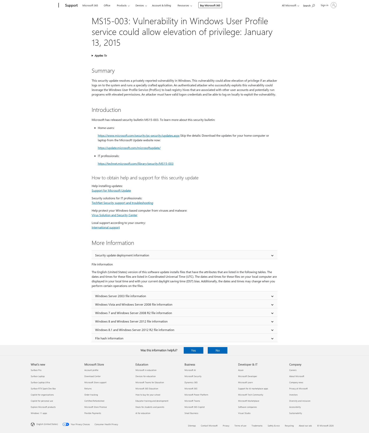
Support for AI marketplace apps (253, 388)
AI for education (142, 413)
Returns (88, 388)
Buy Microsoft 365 (210, 5)
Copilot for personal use (42, 400)
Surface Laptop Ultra (40, 382)
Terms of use (240, 425)
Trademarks (257, 425)
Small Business (191, 413)
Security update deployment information (122, 255)
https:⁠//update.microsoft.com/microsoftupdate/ (129, 148)
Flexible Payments (92, 413)
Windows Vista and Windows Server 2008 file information (133, 304)
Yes (193, 350)
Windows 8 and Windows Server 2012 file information (131, 321)
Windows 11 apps (39, 413)
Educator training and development (151, 400)
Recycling (289, 425)
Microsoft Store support (95, 382)
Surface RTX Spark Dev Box (43, 388)
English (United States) (47, 424)
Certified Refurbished (94, 400)
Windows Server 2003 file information (120, 296)
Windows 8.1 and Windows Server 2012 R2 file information (134, 330)
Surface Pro (36, 370)
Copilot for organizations (42, 394)
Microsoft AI (190, 370)
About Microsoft (296, 376)
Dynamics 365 (191, 382)
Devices (139, 5)
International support (106, 227)
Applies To (101, 55)
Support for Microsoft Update (111, 190)
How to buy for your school (147, 394)
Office (107, 5)
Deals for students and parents (149, 407)
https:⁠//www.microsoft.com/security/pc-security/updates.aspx (139, 135)
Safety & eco (274, 425)
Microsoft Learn (245, 382)
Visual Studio (244, 413)
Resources (183, 5)
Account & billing (161, 5)
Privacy (226, 425)
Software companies (247, 407)
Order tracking (91, 394)
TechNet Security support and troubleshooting (122, 203)
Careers (293, 370)
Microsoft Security (192, 376)
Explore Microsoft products (43, 407)
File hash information (109, 338)
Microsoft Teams (192, 400)
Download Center (92, 376)
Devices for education (145, 376)
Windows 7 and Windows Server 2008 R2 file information (133, 313)
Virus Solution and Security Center (114, 215)
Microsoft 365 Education (146, 388)
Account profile (91, 370)
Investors (293, 394)
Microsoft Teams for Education (149, 382)
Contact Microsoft (209, 425)
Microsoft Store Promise (95, 407)
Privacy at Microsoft (298, 388)
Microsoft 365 (90, 5)
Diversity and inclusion (299, 400)
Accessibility (295, 407)
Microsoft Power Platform (196, 394)
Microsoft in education (145, 370)
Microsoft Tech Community (250, 394)
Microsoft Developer (247, 376)
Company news (296, 382)
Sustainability (295, 413)
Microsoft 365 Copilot (194, 407)
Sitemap (192, 425)
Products (122, 5)
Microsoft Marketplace (248, 400)
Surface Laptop (38, 376)
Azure (241, 370)
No (218, 350)
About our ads (305, 425)
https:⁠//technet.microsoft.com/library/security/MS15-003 (136, 163)
